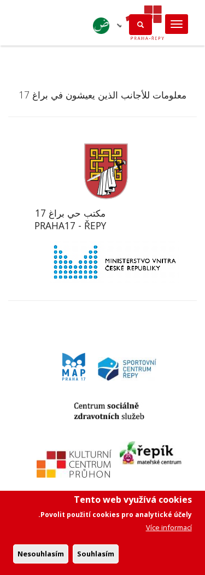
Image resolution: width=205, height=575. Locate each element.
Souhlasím (95, 554)
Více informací (169, 527)
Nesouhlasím (40, 554)
